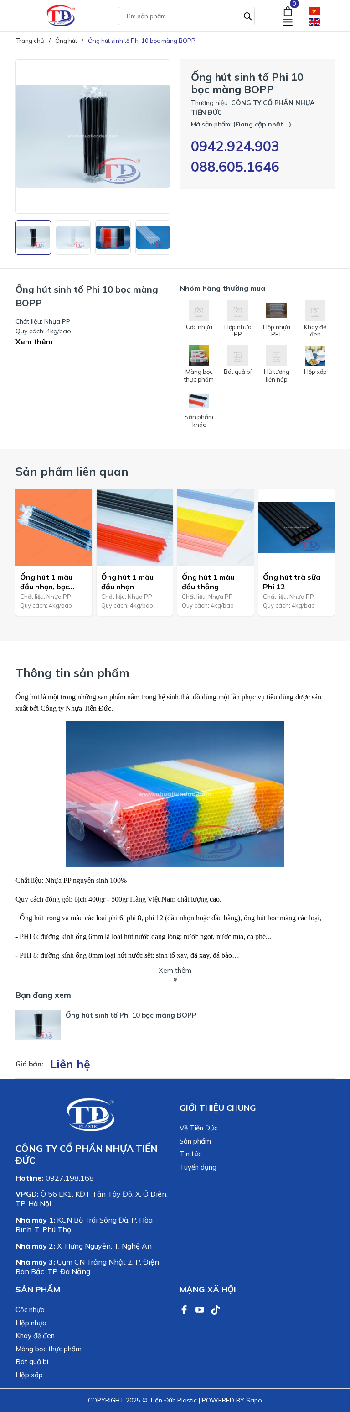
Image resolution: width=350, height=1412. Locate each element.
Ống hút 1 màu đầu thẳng (208, 581)
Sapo (254, 1400)
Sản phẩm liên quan (72, 471)
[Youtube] (200, 1308)
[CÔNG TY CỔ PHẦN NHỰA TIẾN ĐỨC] (61, 15)
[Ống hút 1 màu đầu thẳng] (215, 527)
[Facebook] (185, 1308)
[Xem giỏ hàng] (288, 10)
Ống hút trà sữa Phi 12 (291, 581)
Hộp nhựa (30, 1322)
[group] (93, 136)
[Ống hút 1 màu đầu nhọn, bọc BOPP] (53, 527)
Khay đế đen (35, 1335)
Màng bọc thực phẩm (48, 1348)
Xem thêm (33, 341)
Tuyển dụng (198, 1167)
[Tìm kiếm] (247, 15)
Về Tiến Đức (198, 1127)
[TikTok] (216, 1308)
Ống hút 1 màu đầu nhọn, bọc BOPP (46, 582)
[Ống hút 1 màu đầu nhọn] (135, 527)
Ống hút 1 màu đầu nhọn (127, 581)
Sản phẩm (195, 1141)
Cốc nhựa (30, 1309)
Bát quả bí (31, 1361)
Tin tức (190, 1154)
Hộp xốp (29, 1374)
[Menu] (288, 21)
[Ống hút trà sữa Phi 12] (296, 527)
